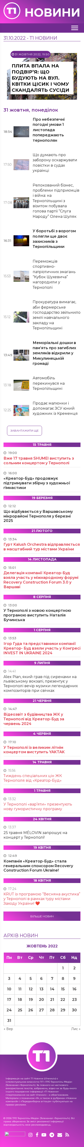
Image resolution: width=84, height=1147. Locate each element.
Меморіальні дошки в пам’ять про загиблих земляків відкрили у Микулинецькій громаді (54, 353)
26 (30, 1010)
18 (20, 999)
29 (62, 1010)
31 (9, 1020)
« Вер (8, 1029)
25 (20, 1010)
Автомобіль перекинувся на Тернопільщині (49, 383)
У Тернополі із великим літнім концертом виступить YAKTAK (34, 749)
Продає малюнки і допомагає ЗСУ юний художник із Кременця (55, 408)
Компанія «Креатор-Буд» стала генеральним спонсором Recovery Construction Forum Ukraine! (38, 866)
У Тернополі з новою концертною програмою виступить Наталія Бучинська (37, 615)
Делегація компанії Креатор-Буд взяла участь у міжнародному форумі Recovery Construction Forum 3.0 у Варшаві (41, 580)
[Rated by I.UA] (15, 1135)
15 (63, 989)
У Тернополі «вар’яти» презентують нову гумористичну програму (38, 806)
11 (19, 989)
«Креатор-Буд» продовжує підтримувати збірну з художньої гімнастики (37, 483)
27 (41, 1010)
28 (52, 1010)
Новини (52, 12)
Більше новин (42, 916)
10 (9, 989)
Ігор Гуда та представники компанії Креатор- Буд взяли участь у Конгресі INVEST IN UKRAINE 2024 (42, 648)
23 (74, 999)
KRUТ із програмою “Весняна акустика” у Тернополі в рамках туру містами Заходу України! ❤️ (42, 899)
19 (31, 999)
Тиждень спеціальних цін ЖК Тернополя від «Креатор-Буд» (33, 778)
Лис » (75, 1029)
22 (62, 999)
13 (41, 989)
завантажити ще (24, 430)
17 (9, 999)
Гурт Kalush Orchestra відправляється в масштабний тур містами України (42, 546)
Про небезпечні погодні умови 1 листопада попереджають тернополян (49, 130)
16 (74, 989)
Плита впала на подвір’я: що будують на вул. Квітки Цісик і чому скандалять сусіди (40, 78)
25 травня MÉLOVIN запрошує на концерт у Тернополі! (35, 835)
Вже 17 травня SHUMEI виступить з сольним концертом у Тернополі (39, 460)
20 (41, 999)
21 (52, 999)
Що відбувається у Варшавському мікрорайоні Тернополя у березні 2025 (38, 516)
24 (9, 1010)
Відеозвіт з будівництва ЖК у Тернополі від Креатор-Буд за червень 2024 (34, 719)
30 (74, 1010)
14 (52, 989)
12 (31, 989)
